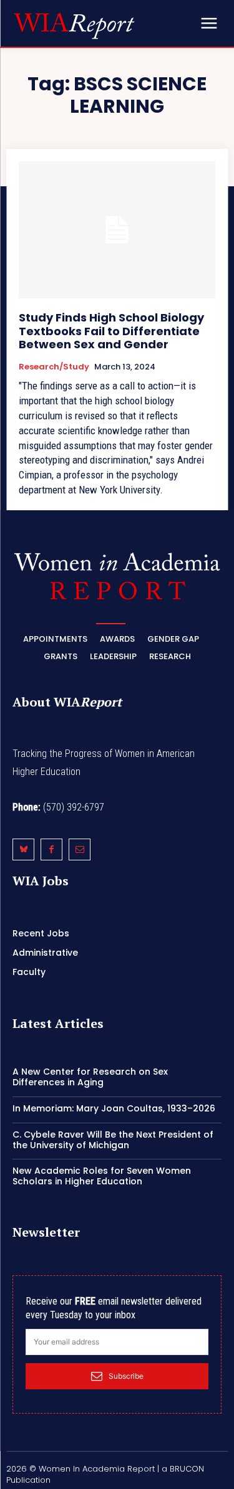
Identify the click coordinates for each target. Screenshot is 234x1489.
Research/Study (54, 367)
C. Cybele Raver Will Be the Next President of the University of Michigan (112, 1139)
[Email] (79, 849)
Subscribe (126, 1376)
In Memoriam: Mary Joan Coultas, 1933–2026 (113, 1108)
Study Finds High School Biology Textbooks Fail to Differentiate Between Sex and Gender (111, 331)
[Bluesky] (23, 849)
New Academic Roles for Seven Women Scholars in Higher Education (101, 1175)
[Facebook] (51, 849)
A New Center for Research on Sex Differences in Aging (90, 1076)
